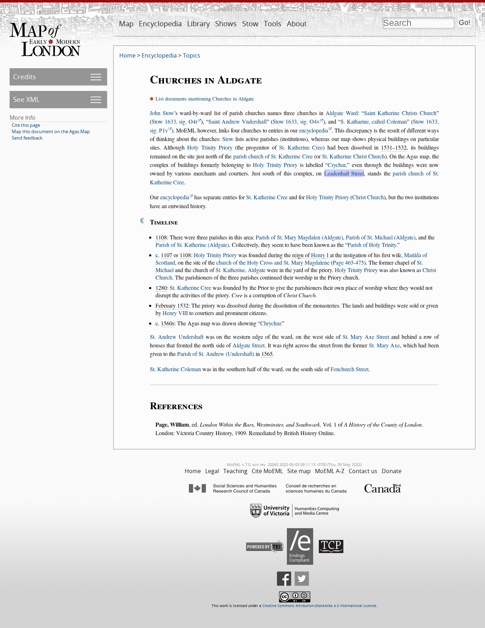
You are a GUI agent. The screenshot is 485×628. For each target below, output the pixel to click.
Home (127, 55)
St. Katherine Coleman (175, 369)
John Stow (162, 113)
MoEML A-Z (329, 471)
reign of (310, 255)
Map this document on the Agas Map (51, 131)
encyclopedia (313, 130)
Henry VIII (175, 312)
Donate (392, 471)
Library (198, 23)
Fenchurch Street (350, 369)
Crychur (336, 164)
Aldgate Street (249, 345)
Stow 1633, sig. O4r (175, 121)
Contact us (363, 471)
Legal (212, 471)
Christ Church (368, 197)
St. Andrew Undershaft (176, 336)
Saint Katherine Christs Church (400, 113)
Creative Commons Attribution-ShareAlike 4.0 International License (319, 605)
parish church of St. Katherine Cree (273, 156)
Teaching (235, 471)
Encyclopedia (160, 23)
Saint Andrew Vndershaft (237, 121)
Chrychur (270, 323)
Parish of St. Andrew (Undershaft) (215, 353)
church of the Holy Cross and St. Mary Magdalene (272, 262)
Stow (250, 23)
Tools (273, 23)
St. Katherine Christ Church (353, 156)
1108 (161, 237)
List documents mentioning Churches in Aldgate (205, 98)
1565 (267, 353)
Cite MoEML (267, 471)
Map (126, 23)
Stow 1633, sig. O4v (296, 121)
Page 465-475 (348, 262)
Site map (299, 471)
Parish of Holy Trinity (372, 244)
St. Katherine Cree (301, 147)
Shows (226, 23)
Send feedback (27, 138)
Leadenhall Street (344, 173)
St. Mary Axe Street (366, 336)
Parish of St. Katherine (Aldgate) (192, 244)
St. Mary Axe (384, 345)
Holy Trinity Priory (210, 147)
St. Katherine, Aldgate (241, 270)
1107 (166, 255)
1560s (167, 323)
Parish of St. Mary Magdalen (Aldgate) (299, 237)
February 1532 (172, 305)
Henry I (319, 255)
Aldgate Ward (342, 113)
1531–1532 (394, 147)
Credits (24, 76)
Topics (191, 55)
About (297, 23)
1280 (161, 287)
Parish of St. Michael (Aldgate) (380, 237)
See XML (26, 99)
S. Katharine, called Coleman (373, 121)
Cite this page (26, 125)
